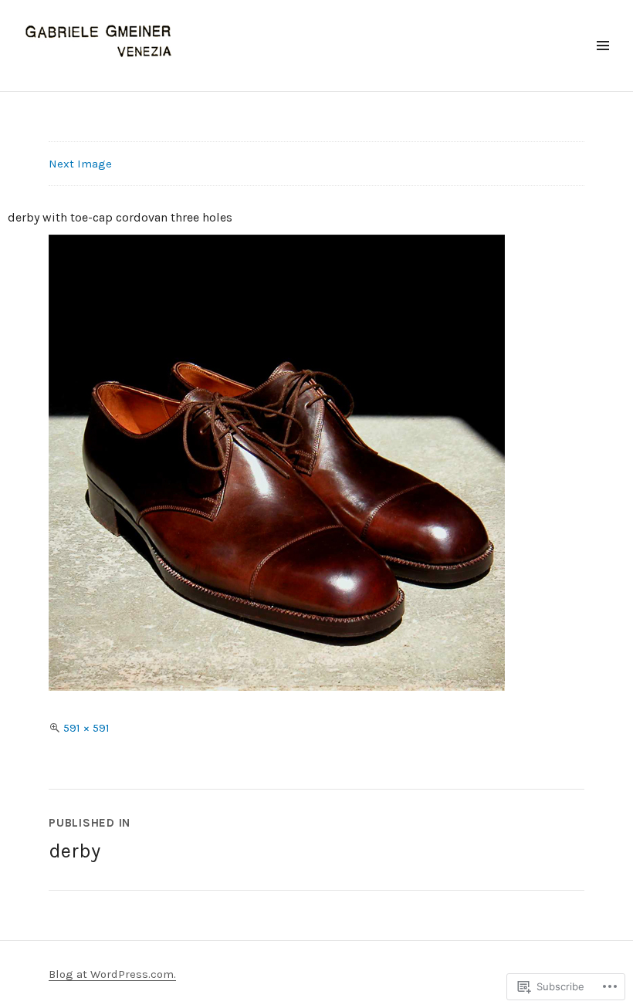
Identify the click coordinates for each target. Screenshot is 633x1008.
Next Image (80, 164)
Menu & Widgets (602, 63)
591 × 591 (86, 728)
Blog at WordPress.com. (112, 974)
